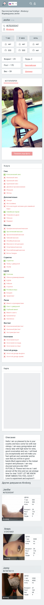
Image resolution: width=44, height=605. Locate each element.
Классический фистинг (14, 326)
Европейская (30, 65)
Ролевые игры (11, 290)
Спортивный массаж (14, 247)
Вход (35, 3)
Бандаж (9, 293)
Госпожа (9, 274)
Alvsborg (24, 11)
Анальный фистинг (13, 329)
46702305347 (12, 25)
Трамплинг (10, 296)
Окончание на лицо (13, 346)
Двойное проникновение (15, 187)
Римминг (9, 221)
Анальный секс (12, 177)
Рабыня (9, 283)
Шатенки (28, 71)
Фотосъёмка (11, 203)
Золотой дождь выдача (15, 353)
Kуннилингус (11, 316)
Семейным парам (12, 212)
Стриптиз (10, 261)
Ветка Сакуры (11, 253)
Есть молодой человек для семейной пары (20, 207)
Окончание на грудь (13, 343)
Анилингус (10, 319)
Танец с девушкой (13, 264)
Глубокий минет (12, 309)
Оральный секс (12, 181)
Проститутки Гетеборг (10, 11)
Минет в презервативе (15, 303)
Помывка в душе (12, 215)
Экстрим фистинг (13, 332)
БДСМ (8, 280)
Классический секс (13, 174)
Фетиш (9, 193)
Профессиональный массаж (17, 228)
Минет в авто (11, 313)
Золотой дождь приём (14, 356)
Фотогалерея (11, 81)
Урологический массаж (15, 235)
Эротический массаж (14, 232)
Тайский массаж (12, 238)
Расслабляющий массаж (15, 250)
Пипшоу (9, 218)
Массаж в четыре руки (15, 244)
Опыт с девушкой (13, 306)
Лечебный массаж (13, 241)
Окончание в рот (12, 340)
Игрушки (9, 190)
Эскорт (9, 200)
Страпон (9, 287)
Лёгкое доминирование (15, 277)
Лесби (8, 267)
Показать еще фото (22, 154)
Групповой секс (12, 184)
